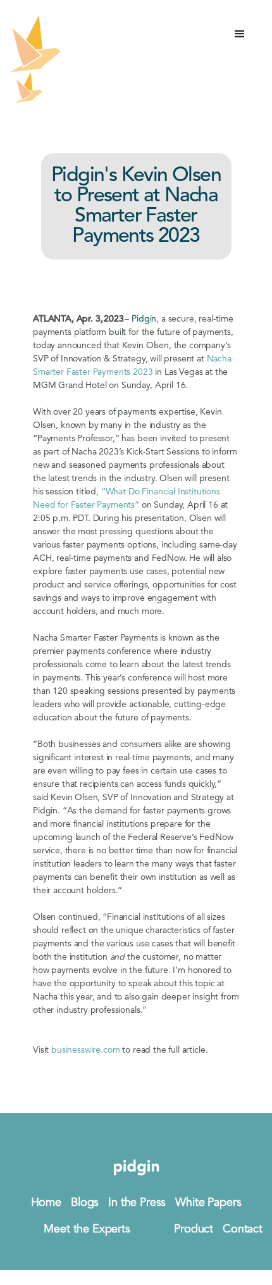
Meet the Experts (87, 1229)
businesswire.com (85, 1050)
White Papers (208, 1202)
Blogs (85, 1202)
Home (46, 1202)
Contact (243, 1229)
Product (193, 1229)
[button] (240, 34)
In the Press (137, 1202)
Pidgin (144, 319)
